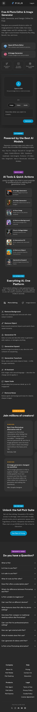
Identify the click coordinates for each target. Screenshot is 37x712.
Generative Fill (10, 335)
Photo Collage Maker (30, 67)
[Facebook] (25, 708)
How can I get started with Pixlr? (14, 630)
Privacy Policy (27, 690)
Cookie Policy (27, 694)
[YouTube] (22, 708)
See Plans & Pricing (18, 533)
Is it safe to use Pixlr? (9, 573)
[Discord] (18, 708)
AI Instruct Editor (7, 67)
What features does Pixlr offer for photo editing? (16, 608)
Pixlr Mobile (9, 673)
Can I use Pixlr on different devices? (15, 602)
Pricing (28, 669)
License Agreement (27, 697)
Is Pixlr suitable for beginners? (13, 597)
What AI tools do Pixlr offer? (12, 579)
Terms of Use (27, 687)
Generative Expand (12, 346)
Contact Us (28, 673)
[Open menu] (4, 3)
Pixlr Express (9, 694)
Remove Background (13, 312)
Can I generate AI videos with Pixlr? (14, 641)
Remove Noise (10, 393)
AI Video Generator (18, 67)
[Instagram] (15, 708)
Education (27, 676)
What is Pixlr (6, 563)
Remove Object (11, 323)
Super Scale (9, 381)
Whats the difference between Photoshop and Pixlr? (17, 590)
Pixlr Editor (9, 690)
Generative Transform (13, 358)
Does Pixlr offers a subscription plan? (15, 584)
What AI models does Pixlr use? (13, 635)
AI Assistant (9, 370)
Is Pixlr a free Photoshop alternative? (15, 646)
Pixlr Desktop (9, 676)
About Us (9, 669)
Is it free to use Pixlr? (9, 568)
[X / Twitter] (12, 708)
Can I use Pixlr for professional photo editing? (15, 624)
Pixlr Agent (9, 687)
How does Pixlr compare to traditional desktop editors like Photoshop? (15, 616)
